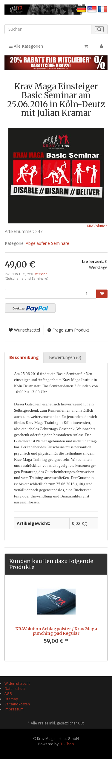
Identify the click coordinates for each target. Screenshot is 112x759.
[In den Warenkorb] (102, 294)
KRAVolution (97, 225)
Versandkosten (17, 704)
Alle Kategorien (28, 46)
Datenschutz (14, 688)
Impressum (14, 709)
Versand (41, 274)
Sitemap (11, 699)
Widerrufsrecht (17, 683)
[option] (56, 618)
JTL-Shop (66, 743)
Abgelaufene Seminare (47, 243)
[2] (30, 308)
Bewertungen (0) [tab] (65, 357)
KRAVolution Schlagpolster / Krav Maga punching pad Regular (56, 631)
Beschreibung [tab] (24, 357)
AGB (8, 693)
